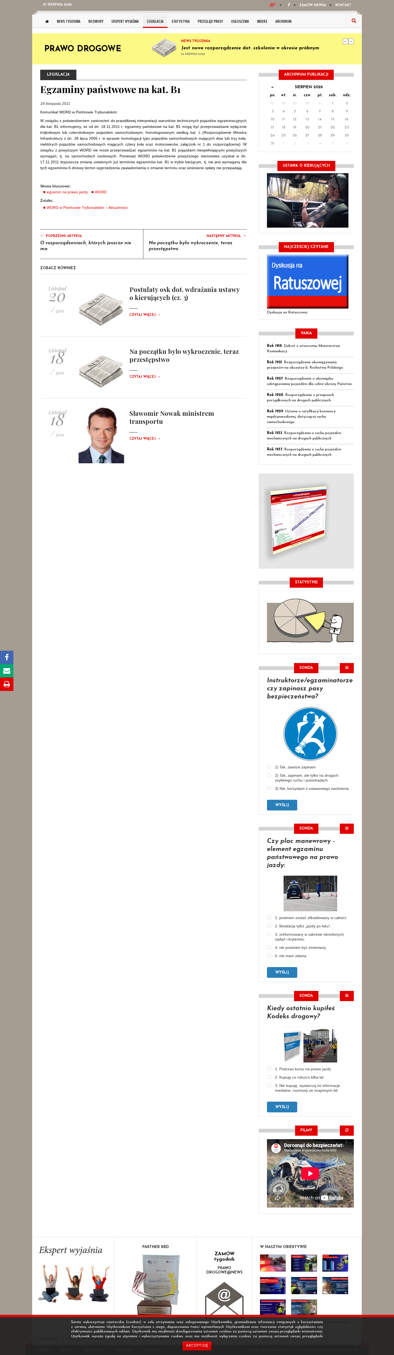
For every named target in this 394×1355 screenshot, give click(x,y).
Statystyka (181, 21)
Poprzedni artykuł (61, 236)
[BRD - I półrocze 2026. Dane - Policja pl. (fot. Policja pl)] (273, 1263)
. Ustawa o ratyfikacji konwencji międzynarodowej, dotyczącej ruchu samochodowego (301, 416)
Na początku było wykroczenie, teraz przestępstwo (184, 355)
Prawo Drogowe (82, 49)
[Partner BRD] (155, 1285)
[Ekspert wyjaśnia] (73, 1276)
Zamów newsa (312, 5)
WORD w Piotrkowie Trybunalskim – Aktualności (87, 207)
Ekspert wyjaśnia (125, 21)
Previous (345, 41)
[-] (304, 1263)
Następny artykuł (227, 236)
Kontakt (343, 5)
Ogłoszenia (240, 21)
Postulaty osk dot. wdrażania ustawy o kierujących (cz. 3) (184, 293)
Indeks (262, 21)
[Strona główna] (47, 21)
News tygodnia (68, 21)
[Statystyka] (310, 620)
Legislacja (155, 21)
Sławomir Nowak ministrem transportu (171, 417)
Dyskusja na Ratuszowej (287, 312)
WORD (101, 192)
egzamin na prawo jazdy (67, 192)
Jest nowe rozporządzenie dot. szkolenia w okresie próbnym (250, 48)
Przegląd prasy (210, 21)
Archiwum (283, 21)
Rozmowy (95, 21)
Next (351, 41)
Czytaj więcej (145, 315)
